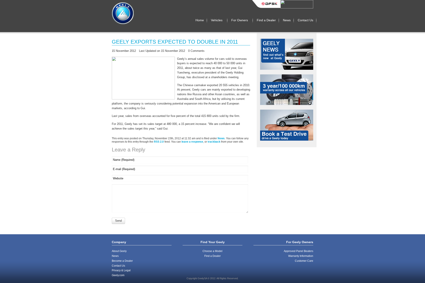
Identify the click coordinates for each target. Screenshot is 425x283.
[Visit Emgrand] (296, 7)
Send (118, 220)
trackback (214, 141)
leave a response (192, 141)
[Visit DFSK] (266, 7)
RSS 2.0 (159, 141)
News (221, 138)
